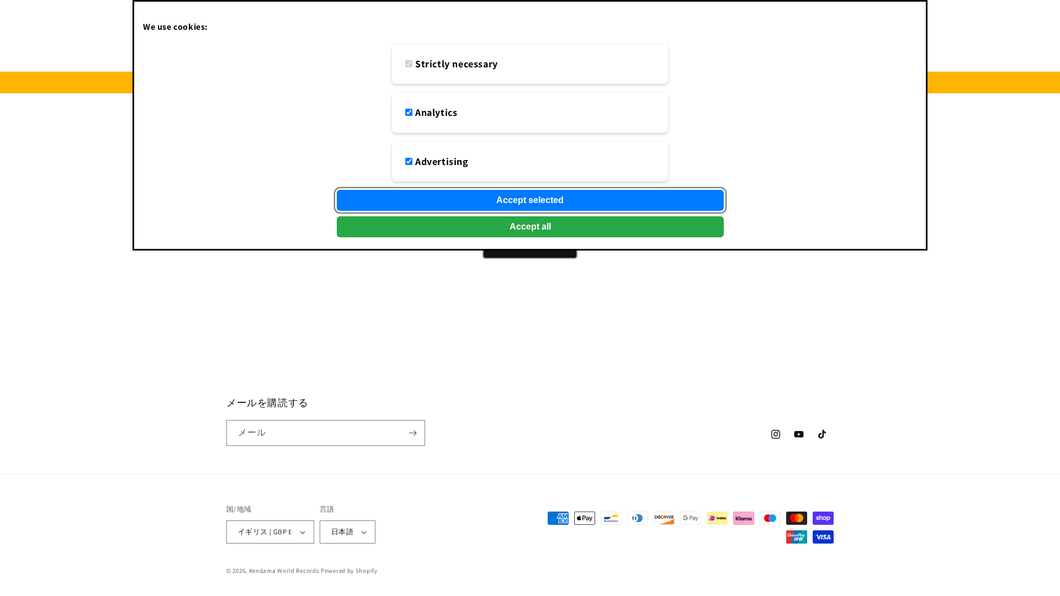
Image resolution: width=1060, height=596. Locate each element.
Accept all (530, 226)
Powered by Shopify (349, 570)
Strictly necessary (456, 63)
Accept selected (530, 200)
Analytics (436, 112)
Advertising (442, 161)
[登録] (412, 433)
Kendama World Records (284, 570)
